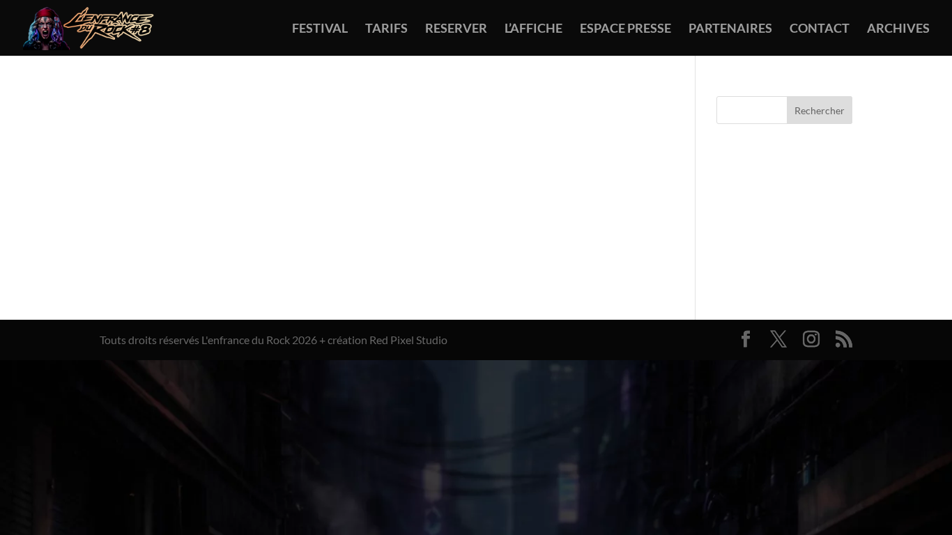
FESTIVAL (320, 29)
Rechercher (819, 110)
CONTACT (820, 29)
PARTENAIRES (730, 29)
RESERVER (456, 29)
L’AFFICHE (533, 29)
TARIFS (386, 29)
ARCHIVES (898, 29)
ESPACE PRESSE (625, 29)
